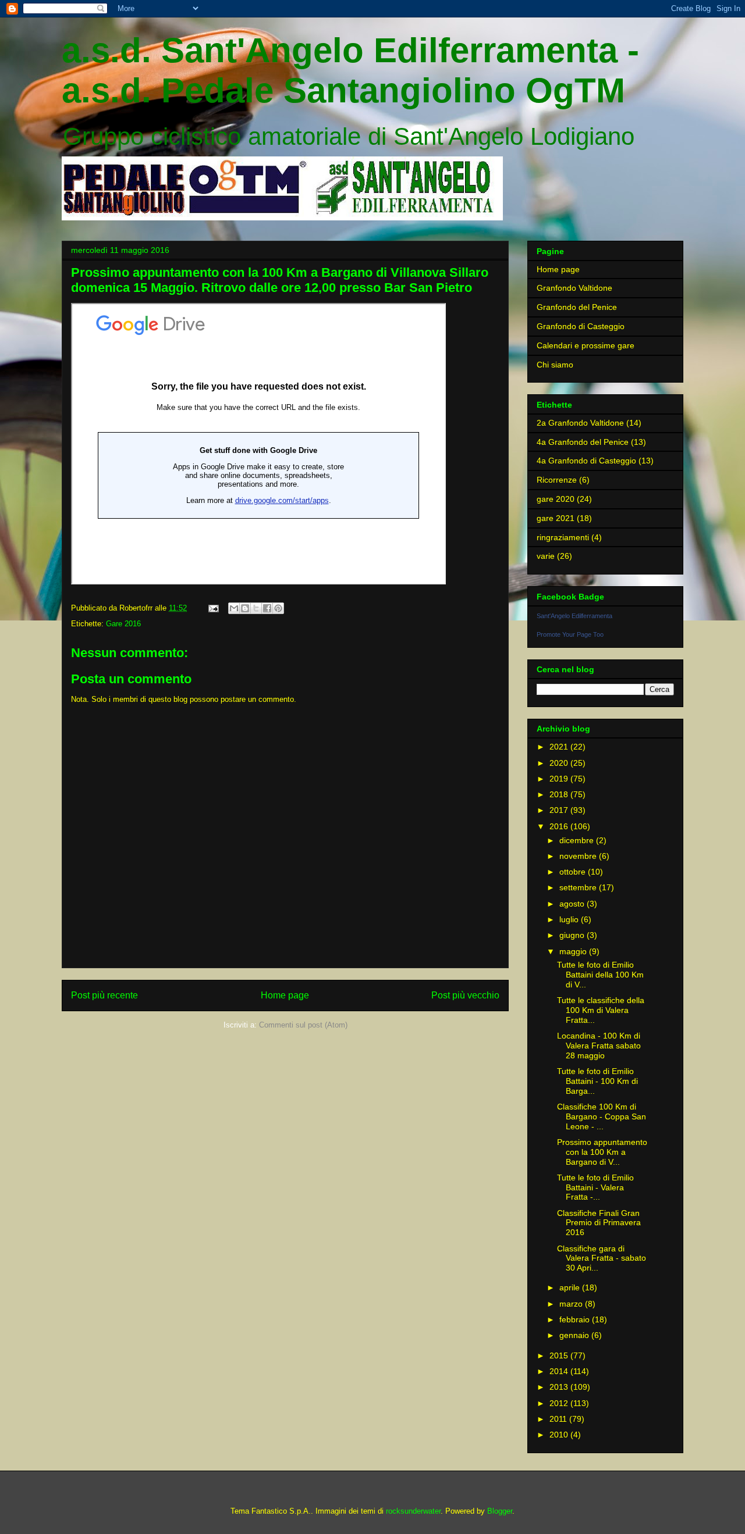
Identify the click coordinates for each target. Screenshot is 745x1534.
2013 (559, 1387)
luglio (570, 919)
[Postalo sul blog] (245, 608)
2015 (559, 1355)
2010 (559, 1434)
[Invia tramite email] (234, 608)
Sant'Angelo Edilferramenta (574, 615)
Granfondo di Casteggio (581, 326)
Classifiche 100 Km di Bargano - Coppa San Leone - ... (601, 1116)
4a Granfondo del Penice (583, 442)
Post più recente (104, 995)
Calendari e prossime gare (585, 345)
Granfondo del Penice (577, 307)
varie (546, 556)
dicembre (577, 840)
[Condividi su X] (256, 608)
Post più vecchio (465, 995)
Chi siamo (555, 364)
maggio (574, 951)
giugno (573, 935)
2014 (559, 1371)
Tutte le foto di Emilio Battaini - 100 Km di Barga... (597, 1081)
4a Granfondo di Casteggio (586, 460)
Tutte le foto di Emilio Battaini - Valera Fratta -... (595, 1187)
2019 (559, 778)
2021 (559, 746)
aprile (570, 1287)
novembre (579, 856)
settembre (579, 887)
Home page (285, 995)
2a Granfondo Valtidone (580, 422)
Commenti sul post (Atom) (303, 1025)
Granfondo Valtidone (574, 287)
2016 (559, 826)
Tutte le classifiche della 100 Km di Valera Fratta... (600, 1010)
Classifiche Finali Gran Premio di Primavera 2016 (599, 1222)
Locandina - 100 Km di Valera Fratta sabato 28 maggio (599, 1045)
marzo (572, 1303)
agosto (573, 903)
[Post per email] (212, 608)
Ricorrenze (557, 479)
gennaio (575, 1335)
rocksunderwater (413, 1511)
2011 (559, 1419)
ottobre (573, 871)
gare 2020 (555, 499)
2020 (559, 763)
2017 (559, 810)
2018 (559, 794)
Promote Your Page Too (570, 634)
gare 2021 (555, 518)
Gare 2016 (123, 623)
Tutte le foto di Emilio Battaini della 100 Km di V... (600, 974)
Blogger (499, 1511)
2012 (559, 1403)
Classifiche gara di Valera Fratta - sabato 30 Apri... (601, 1258)
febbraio (575, 1319)
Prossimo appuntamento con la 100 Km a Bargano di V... (602, 1151)
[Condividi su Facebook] (267, 608)
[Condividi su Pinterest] (278, 608)
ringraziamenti (563, 537)
